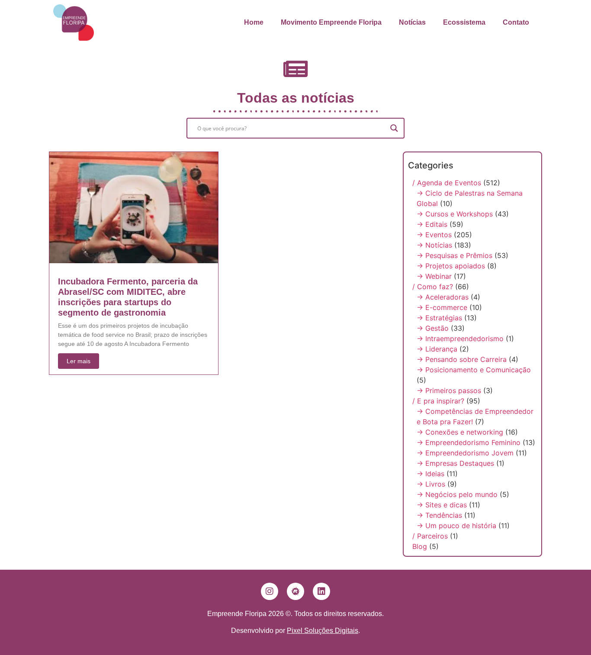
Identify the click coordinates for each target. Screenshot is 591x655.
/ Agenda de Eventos (446, 182)
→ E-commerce (442, 307)
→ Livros (431, 484)
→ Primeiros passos (449, 390)
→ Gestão (433, 328)
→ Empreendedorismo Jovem (465, 452)
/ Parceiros (430, 536)
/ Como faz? (432, 286)
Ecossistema (464, 22)
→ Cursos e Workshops (455, 214)
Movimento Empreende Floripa (331, 22)
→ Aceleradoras (443, 297)
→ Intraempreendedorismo (460, 338)
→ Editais (432, 224)
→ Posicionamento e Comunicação (474, 369)
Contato (516, 22)
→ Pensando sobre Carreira (462, 359)
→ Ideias (430, 473)
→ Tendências (439, 515)
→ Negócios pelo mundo (457, 494)
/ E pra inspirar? (438, 401)
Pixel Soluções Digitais (322, 630)
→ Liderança (437, 349)
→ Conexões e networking (460, 432)
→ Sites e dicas (442, 504)
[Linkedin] (321, 591)
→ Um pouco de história (456, 525)
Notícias (412, 22)
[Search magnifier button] (394, 128)
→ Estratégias (439, 317)
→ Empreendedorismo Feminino (468, 442)
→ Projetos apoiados (451, 265)
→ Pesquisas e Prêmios (454, 255)
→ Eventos (434, 234)
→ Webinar (434, 276)
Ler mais (78, 361)
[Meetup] (295, 591)
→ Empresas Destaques (455, 463)
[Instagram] (269, 591)
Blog (419, 546)
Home (253, 22)
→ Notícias (434, 245)
